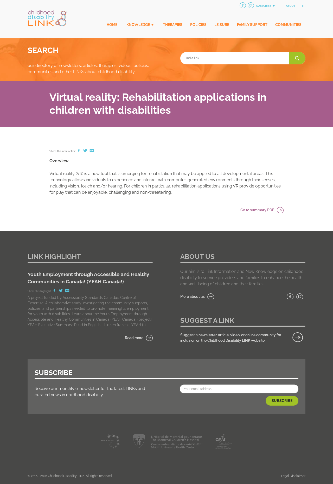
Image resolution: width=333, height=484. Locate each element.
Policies (198, 25)
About (290, 5)
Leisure (221, 25)
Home (112, 25)
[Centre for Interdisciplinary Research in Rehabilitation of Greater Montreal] (223, 442)
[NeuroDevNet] (110, 442)
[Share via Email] (91, 151)
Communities (288, 25)
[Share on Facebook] (79, 151)
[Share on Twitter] (85, 151)
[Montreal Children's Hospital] (167, 442)
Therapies (172, 25)
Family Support (252, 25)
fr (303, 5)
